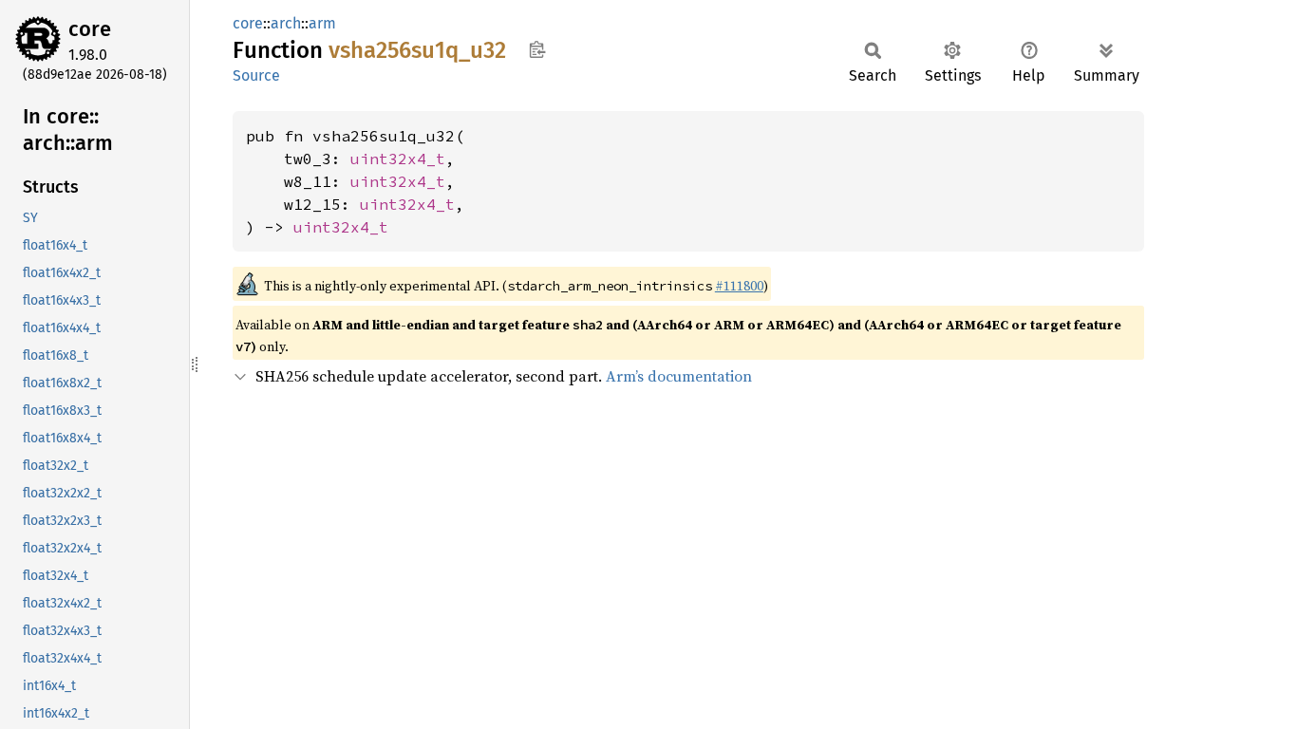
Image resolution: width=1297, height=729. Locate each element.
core (89, 29)
